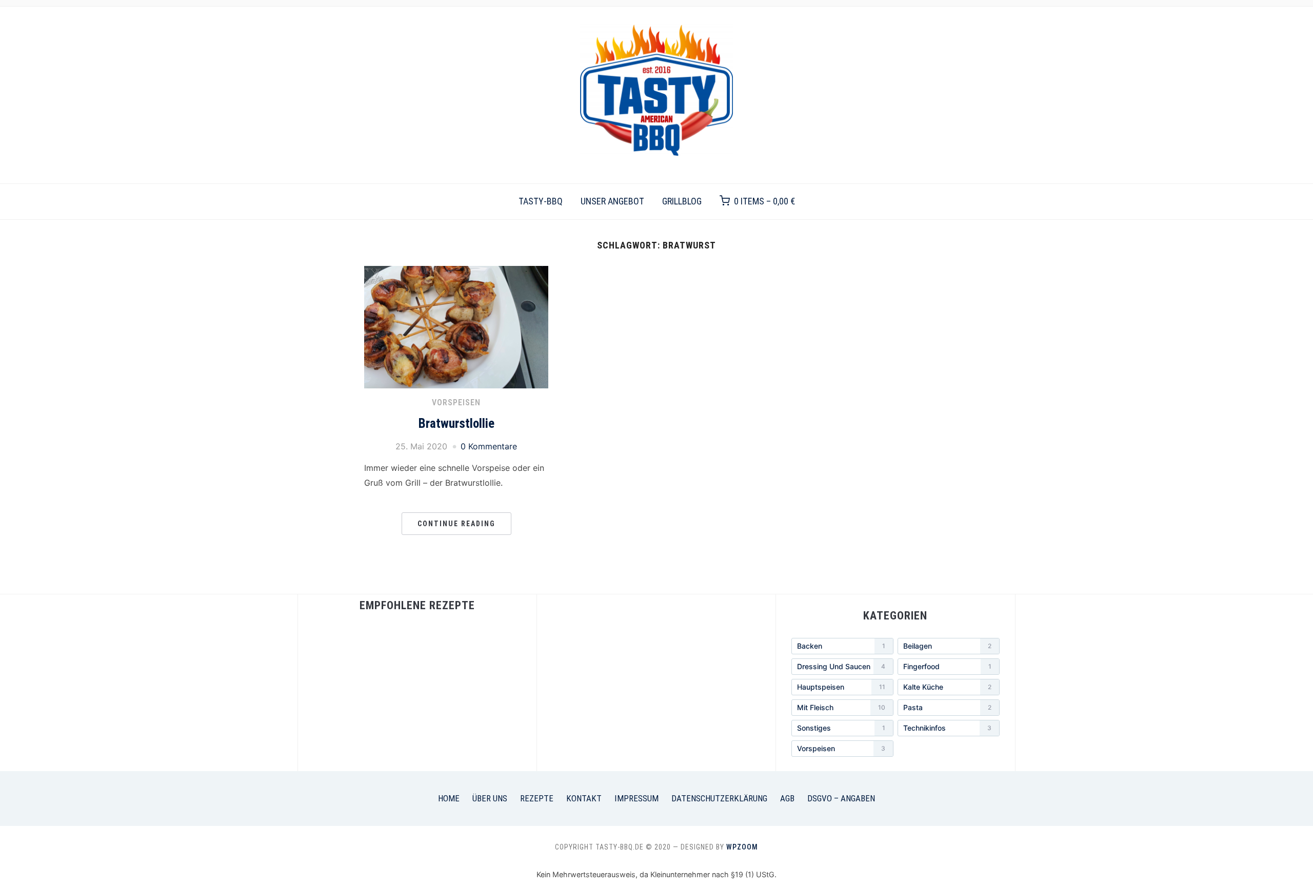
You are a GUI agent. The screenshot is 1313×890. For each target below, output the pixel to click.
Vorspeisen (456, 402)
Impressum (636, 798)
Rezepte (536, 798)
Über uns (489, 798)
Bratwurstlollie (456, 423)
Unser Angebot (612, 201)
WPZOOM (742, 847)
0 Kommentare (489, 446)
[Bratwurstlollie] (456, 272)
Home (449, 798)
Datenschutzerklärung (719, 798)
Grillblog (682, 201)
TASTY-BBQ (541, 201)
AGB (787, 798)
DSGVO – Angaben (841, 798)
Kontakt (584, 798)
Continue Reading (456, 524)
